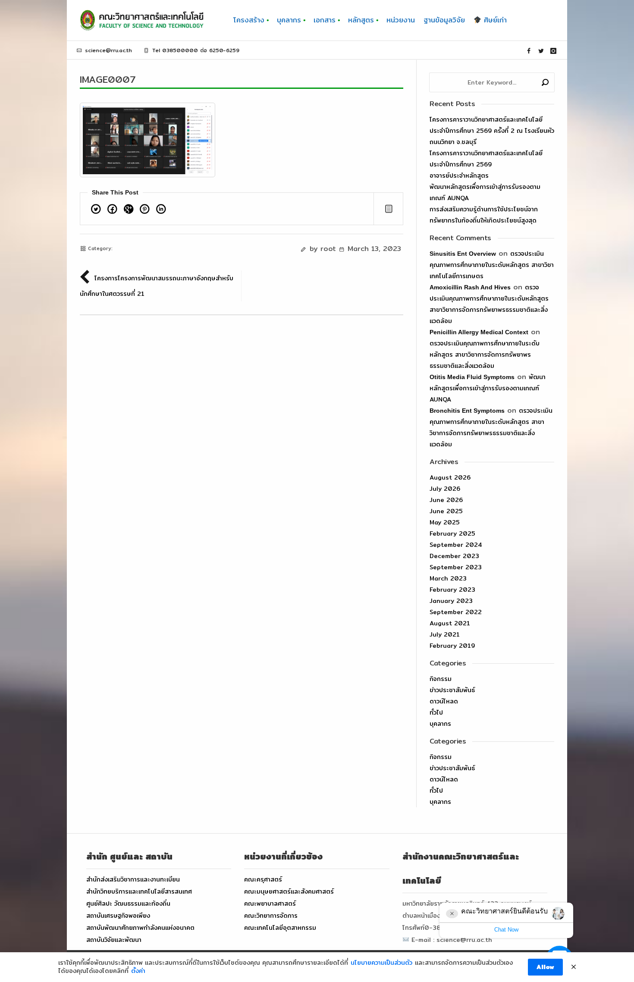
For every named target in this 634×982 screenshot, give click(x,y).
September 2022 (456, 612)
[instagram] (553, 50)
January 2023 (451, 601)
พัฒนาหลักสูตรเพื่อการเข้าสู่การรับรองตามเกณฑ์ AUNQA (488, 388)
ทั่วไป (436, 712)
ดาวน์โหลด (444, 701)
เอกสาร (325, 20)
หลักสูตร (361, 20)
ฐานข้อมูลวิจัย (444, 20)
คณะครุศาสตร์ (263, 879)
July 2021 (445, 634)
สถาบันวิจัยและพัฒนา (113, 939)
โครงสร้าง (248, 20)
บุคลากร (289, 20)
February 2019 (452, 645)
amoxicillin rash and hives (470, 287)
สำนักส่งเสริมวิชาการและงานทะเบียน (133, 879)
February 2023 (452, 589)
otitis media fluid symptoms (472, 376)
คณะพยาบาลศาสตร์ (270, 903)
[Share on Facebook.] (112, 210)
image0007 (108, 79)
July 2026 (445, 488)
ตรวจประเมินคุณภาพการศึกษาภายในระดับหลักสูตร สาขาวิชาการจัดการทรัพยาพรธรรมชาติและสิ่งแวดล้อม (485, 354)
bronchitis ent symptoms (467, 410)
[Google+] (128, 210)
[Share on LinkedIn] (161, 210)
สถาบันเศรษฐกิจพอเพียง (118, 915)
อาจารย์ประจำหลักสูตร (459, 175)
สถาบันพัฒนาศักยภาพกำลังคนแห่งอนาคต (140, 927)
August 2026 (450, 477)
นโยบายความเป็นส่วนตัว (381, 963)
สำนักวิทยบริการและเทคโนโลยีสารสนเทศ (139, 891)
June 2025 (446, 511)
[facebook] (529, 50)
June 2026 (446, 500)
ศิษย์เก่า (494, 20)
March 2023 (448, 578)
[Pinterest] (145, 210)
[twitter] (541, 50)
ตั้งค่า (138, 971)
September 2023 (456, 567)
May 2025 (445, 522)
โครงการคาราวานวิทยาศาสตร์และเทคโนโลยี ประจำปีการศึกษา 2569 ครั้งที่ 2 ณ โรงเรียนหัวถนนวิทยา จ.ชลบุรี (492, 131)
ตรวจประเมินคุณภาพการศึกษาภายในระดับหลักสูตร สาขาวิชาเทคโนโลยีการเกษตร (492, 265)
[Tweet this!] (96, 210)
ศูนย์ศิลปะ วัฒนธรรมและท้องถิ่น (128, 903)
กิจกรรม (441, 679)
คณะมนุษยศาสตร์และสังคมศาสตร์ (289, 891)
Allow (545, 967)
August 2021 (450, 623)
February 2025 (452, 533)
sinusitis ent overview (463, 253)
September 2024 (456, 544)
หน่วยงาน (400, 20)
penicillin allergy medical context (479, 332)
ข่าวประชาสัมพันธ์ (452, 690)
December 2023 (454, 556)
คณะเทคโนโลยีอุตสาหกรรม (280, 927)
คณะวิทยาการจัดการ (271, 915)
